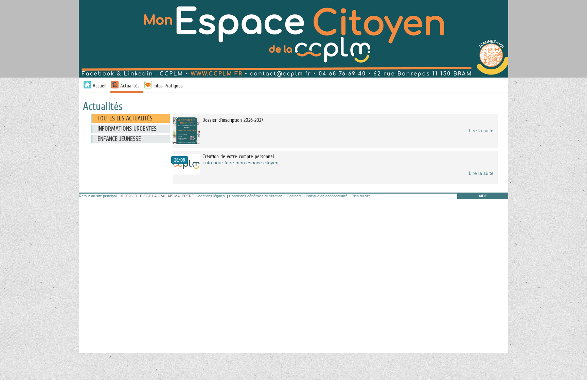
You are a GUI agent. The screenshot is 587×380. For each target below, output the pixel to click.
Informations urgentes (127, 128)
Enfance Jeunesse (119, 138)
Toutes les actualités (125, 118)
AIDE (483, 196)
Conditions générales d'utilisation (255, 196)
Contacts (294, 196)
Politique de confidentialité (327, 196)
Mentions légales (211, 196)
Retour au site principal (98, 196)
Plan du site (361, 196)
